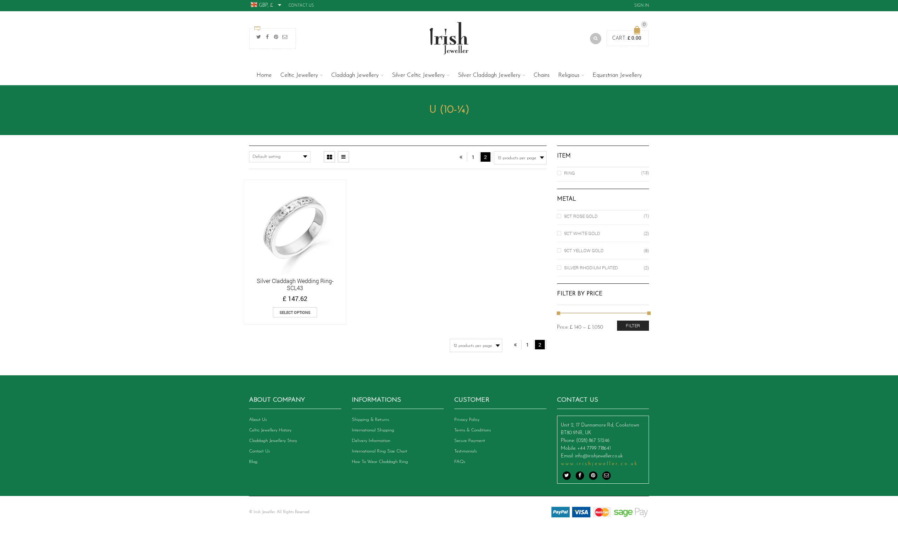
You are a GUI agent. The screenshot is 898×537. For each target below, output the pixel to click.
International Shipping (373, 430)
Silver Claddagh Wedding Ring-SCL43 (295, 284)
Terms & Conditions (472, 430)
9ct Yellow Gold (584, 250)
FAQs (459, 461)
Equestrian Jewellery (617, 75)
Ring (569, 173)
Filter (633, 325)
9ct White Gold (582, 233)
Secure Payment (469, 440)
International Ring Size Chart (379, 451)
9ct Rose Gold (581, 216)
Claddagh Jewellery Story (273, 440)
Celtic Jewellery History (270, 430)
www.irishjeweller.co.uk (599, 463)
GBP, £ (266, 5)
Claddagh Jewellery (355, 75)
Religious (568, 75)
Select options (295, 312)
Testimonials (465, 451)
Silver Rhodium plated (591, 267)
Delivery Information (371, 440)
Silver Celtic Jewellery (418, 75)
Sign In (641, 6)
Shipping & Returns (370, 419)
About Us (258, 419)
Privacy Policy (467, 419)
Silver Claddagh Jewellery (489, 75)
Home (264, 75)
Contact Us (301, 6)
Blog (253, 461)
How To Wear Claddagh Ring (380, 461)
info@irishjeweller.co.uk (599, 456)
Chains (542, 75)
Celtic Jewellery (299, 75)
